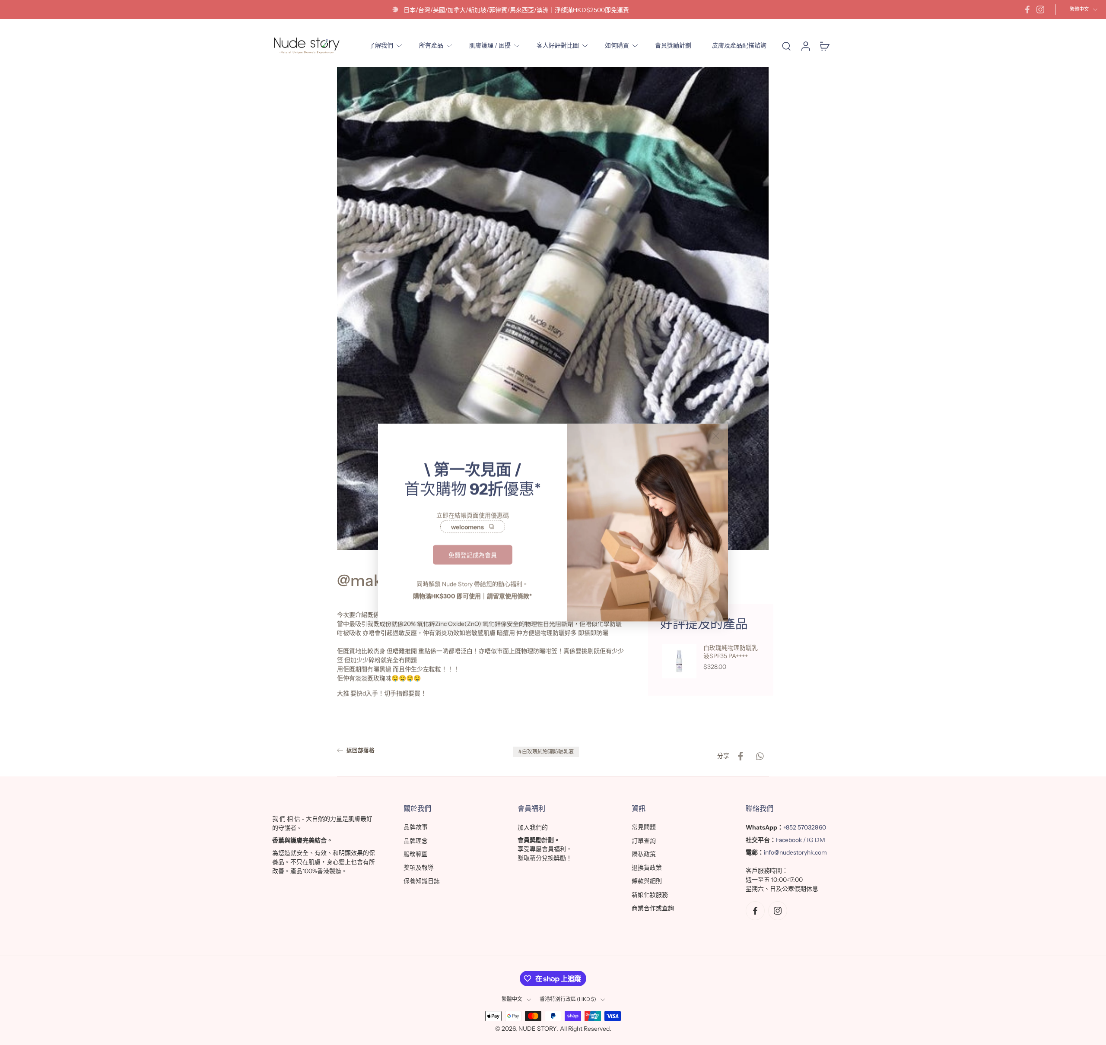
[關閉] (716, 435)
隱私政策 (644, 854)
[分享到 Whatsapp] (759, 756)
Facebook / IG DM (800, 840)
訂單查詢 (644, 841)
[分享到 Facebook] (740, 756)
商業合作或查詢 (653, 908)
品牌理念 (416, 841)
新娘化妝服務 (650, 895)
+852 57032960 (804, 827)
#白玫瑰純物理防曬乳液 (546, 751)
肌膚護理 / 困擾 (490, 45)
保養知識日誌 (422, 881)
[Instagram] (1040, 9)
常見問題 (644, 827)
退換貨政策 (647, 867)
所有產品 (431, 45)
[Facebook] (1027, 9)
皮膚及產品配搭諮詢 (739, 45)
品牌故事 (416, 827)
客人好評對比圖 (558, 45)
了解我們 (381, 45)
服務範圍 (416, 854)
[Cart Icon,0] (824, 45)
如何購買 (617, 45)
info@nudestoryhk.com (795, 852)
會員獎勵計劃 (673, 45)
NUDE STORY (537, 1028)
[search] (786, 45)
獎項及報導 (419, 867)
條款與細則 (647, 881)
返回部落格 (360, 750)
